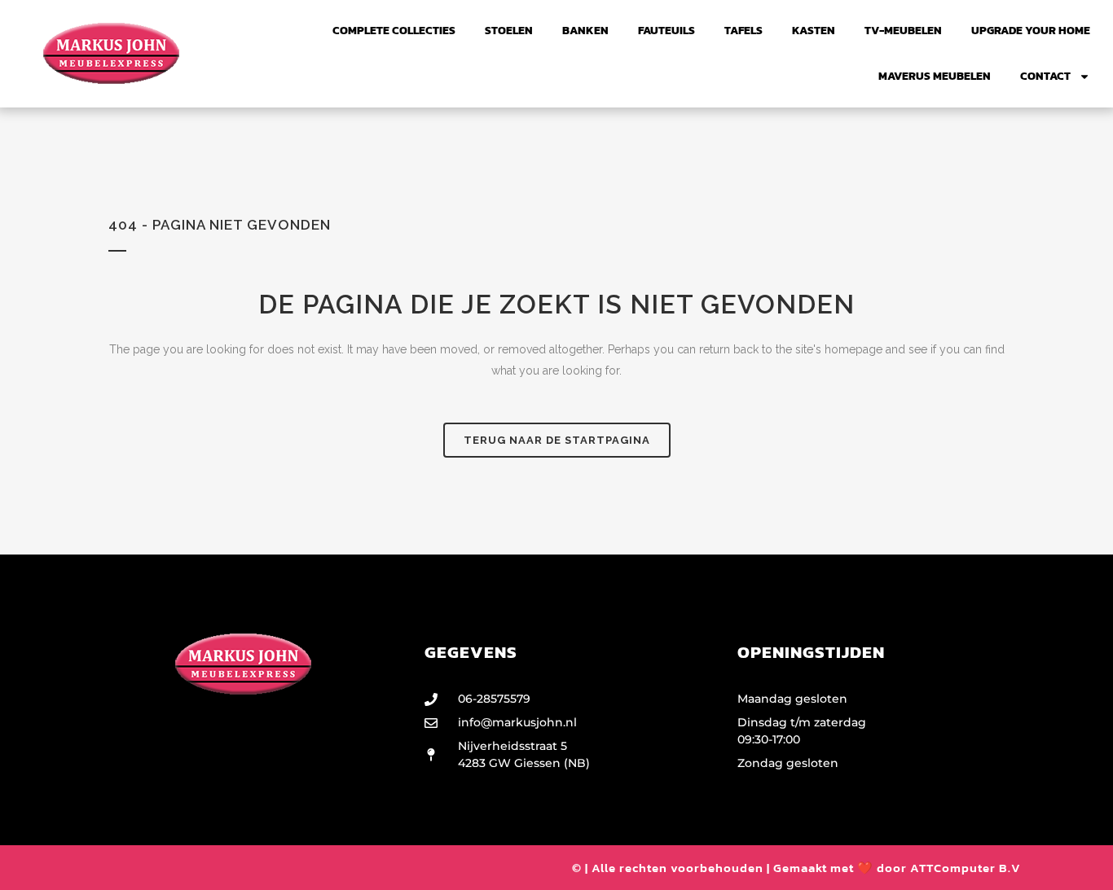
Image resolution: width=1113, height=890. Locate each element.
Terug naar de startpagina (557, 440)
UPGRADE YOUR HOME (1030, 30)
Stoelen (509, 30)
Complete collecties (393, 30)
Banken (585, 30)
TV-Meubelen (903, 30)
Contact (1045, 76)
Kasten (813, 30)
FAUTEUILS (666, 30)
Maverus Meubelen (934, 76)
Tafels (743, 30)
